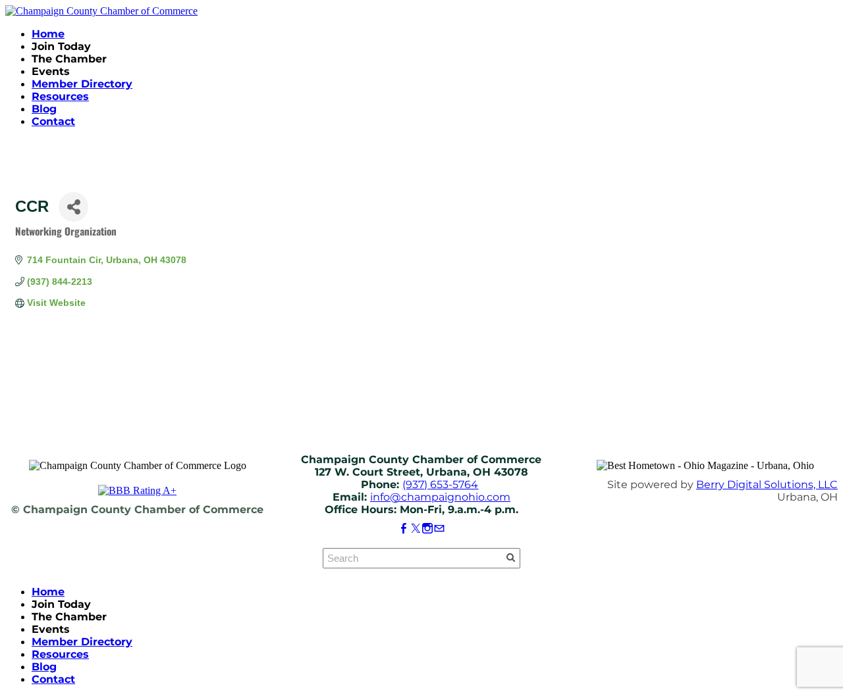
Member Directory (82, 84)
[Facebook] (403, 528)
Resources (60, 96)
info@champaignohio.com (440, 497)
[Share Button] (73, 207)
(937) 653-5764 (440, 484)
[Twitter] (415, 528)
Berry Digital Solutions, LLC (767, 484)
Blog (44, 109)
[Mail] (439, 528)
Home (48, 34)
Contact (53, 121)
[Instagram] (427, 528)
